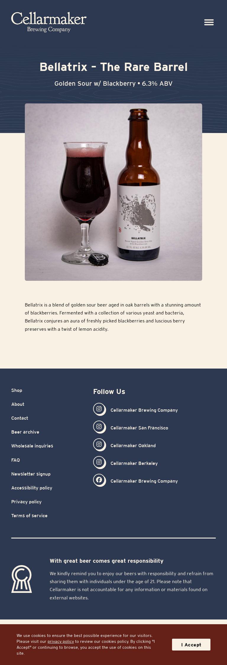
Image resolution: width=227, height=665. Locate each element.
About (17, 404)
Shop (16, 390)
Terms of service (29, 515)
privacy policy (61, 641)
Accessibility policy (31, 488)
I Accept (191, 645)
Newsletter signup (31, 474)
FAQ (15, 460)
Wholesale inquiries (32, 446)
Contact (19, 418)
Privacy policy (26, 502)
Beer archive (25, 432)
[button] (209, 22)
